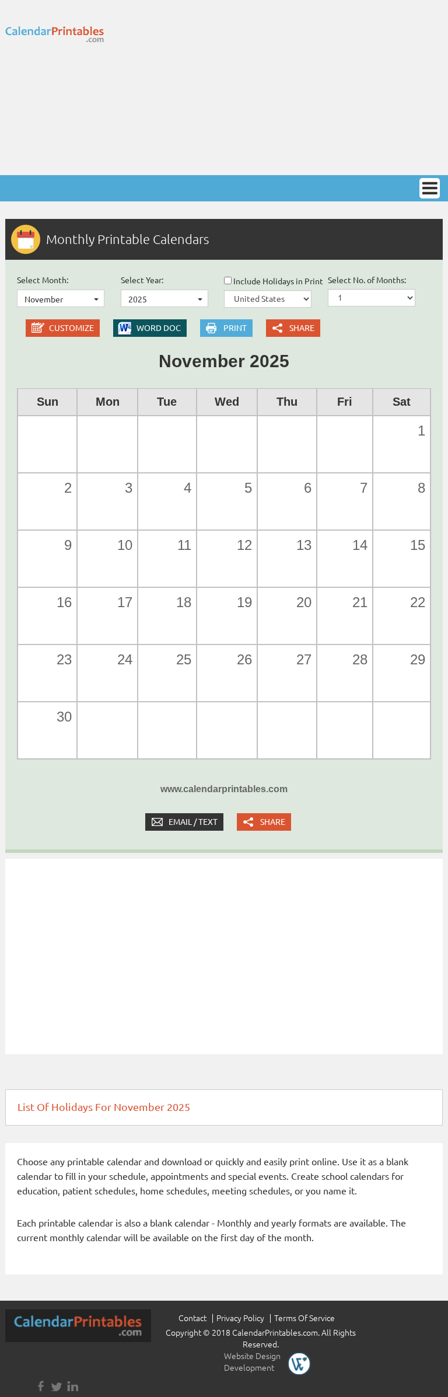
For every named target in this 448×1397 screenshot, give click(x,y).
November (43, 299)
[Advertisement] (297, 87)
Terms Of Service (304, 1318)
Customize (71, 328)
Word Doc (158, 328)
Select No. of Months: (367, 280)
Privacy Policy (240, 1318)
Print (235, 328)
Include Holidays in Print (277, 281)
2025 (137, 299)
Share (301, 328)
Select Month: (42, 280)
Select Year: (142, 280)
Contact (192, 1318)
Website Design (252, 1356)
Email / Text (193, 822)
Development (249, 1367)
